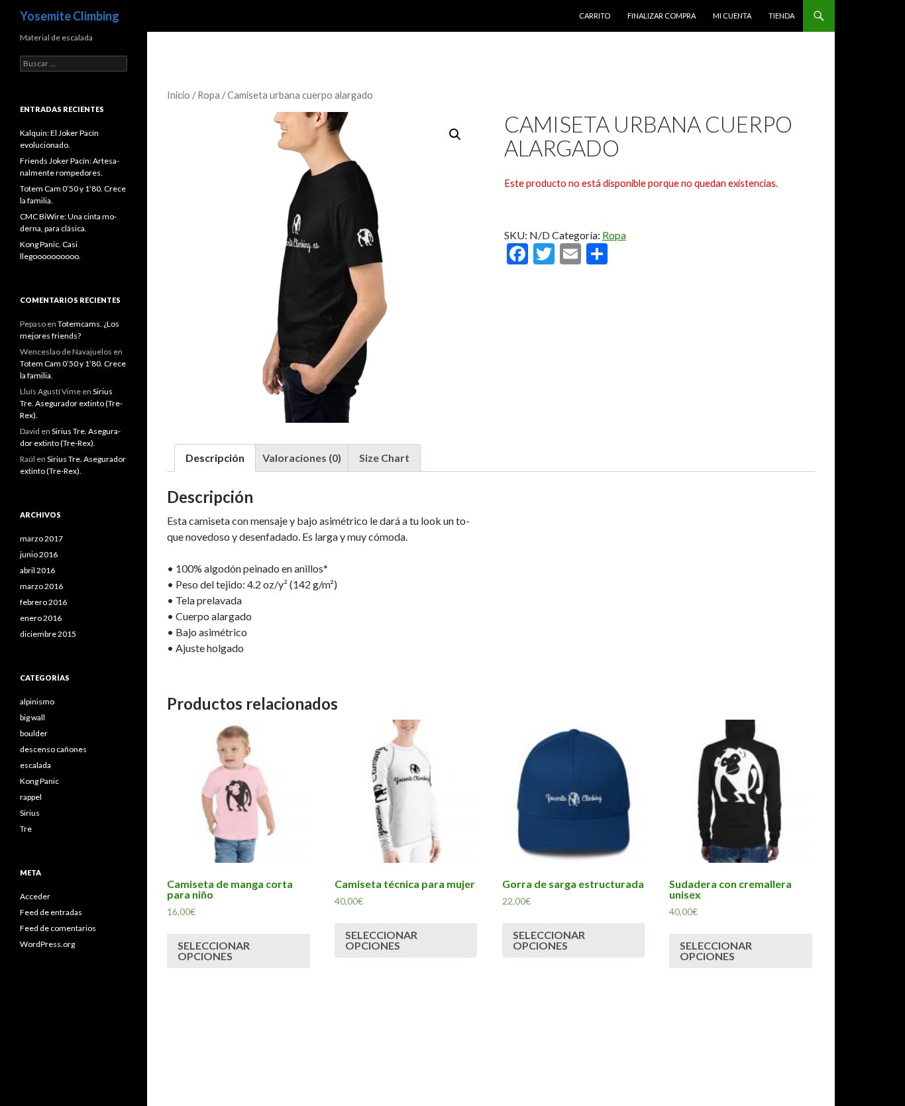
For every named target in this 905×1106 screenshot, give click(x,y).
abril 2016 (37, 570)
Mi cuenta (732, 15)
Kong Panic (39, 781)
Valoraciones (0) (301, 457)
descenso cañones (53, 749)
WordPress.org (47, 944)
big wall (32, 717)
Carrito (594, 15)
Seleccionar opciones (214, 950)
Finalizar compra (661, 15)
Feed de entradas (51, 912)
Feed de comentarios (58, 928)
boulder (34, 733)
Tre (26, 829)
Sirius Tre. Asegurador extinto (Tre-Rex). (71, 403)
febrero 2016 (43, 602)
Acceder (35, 896)
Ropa (208, 95)
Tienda (781, 15)
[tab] (215, 458)
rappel (31, 797)
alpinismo (37, 701)
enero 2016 (41, 618)
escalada (35, 765)
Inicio (178, 95)
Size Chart (384, 457)
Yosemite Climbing (69, 16)
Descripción (215, 457)
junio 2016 (39, 554)
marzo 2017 (41, 538)
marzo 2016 (41, 586)
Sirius (30, 813)
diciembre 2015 (48, 634)
